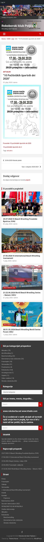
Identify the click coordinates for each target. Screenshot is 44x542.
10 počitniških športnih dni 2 (12, 147)
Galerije (4, 484)
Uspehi (4, 375)
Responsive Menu (40, 17)
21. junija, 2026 (8, 298)
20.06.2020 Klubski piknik (13, 160)
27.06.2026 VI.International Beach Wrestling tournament (20, 457)
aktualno (9, 150)
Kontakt (4, 495)
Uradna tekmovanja (8, 509)
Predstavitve (6, 367)
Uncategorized (6, 373)
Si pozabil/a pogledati (13, 188)
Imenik (4, 493)
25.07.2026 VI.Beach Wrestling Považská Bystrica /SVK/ (20, 453)
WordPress (38, 539)
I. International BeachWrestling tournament (16, 490)
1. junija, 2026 (7, 334)
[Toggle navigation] (4, 34)
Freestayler (5, 361)
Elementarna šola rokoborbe (11, 359)
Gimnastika (5, 364)
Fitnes (4, 479)
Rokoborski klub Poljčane (19, 26)
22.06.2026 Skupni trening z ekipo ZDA (14, 461)
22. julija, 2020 (7, 82)
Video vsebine (6, 378)
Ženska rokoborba (8, 381)
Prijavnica (7, 498)
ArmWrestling (6, 353)
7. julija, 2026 (7, 261)
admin (15, 82)
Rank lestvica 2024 (8, 501)
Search (40, 404)
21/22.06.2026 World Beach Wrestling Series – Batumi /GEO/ (22, 469)
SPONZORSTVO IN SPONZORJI (12, 506)
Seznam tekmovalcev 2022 (11, 504)
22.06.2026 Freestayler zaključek (12, 465)
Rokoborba (5, 370)
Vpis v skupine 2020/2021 (30, 167)
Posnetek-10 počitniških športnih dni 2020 (17, 143)
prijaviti (28, 180)
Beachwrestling (9, 214)
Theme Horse (13, 539)
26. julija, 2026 (7, 224)
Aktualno (7, 72)
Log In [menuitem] (3, 2)
